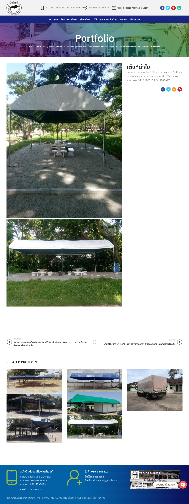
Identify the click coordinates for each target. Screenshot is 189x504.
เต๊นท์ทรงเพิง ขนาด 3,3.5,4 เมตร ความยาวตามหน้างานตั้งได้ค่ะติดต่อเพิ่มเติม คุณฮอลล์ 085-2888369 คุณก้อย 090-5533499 (34, 404)
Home (31, 47)
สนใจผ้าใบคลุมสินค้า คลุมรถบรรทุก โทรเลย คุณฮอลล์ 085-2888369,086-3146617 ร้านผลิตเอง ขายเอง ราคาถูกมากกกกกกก (155, 387)
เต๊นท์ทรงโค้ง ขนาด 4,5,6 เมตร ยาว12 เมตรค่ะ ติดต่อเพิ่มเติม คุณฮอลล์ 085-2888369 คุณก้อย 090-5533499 (94, 401)
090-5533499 (38, 484)
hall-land (99, 476)
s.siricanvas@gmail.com (135, 7)
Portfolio (41, 47)
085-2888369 (39, 480)
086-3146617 (43, 476)
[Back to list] (94, 342)
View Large (60, 371)
